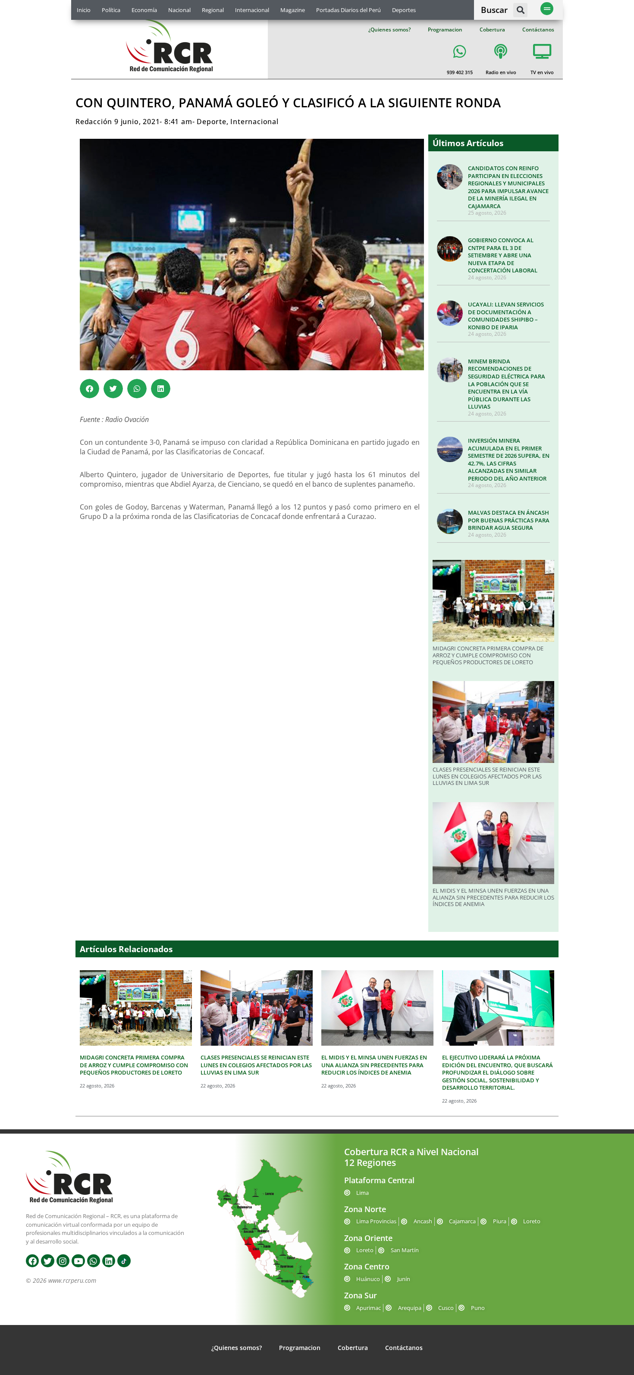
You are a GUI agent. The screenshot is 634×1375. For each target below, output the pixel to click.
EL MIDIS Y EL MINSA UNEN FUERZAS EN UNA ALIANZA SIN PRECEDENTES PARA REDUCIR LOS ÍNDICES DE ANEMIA (493, 897)
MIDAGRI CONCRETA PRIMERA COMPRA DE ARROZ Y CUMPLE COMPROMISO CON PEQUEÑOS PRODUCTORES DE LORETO (488, 655)
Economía (144, 10)
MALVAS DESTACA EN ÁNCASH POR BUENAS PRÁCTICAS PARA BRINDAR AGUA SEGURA (508, 520)
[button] (520, 10)
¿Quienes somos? (389, 29)
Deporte (211, 121)
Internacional (252, 10)
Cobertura (492, 29)
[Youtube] (78, 1260)
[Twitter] (47, 1260)
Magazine (292, 10)
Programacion (445, 29)
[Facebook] (32, 1260)
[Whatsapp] (93, 1260)
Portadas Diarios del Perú (348, 10)
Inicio (84, 10)
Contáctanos (538, 29)
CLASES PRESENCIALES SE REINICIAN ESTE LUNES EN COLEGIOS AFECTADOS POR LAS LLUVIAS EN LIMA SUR (487, 776)
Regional (213, 10)
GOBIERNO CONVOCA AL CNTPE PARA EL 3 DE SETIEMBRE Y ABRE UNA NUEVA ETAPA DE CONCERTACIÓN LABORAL (502, 255)
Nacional (179, 10)
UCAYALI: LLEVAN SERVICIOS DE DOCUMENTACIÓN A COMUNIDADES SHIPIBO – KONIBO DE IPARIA (506, 315)
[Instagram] (62, 1260)
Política (111, 10)
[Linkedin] (108, 1260)
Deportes (404, 10)
